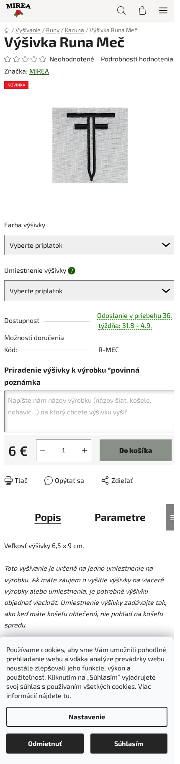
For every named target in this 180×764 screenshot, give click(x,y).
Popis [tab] (48, 517)
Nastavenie (87, 717)
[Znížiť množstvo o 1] (42, 450)
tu (66, 695)
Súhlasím (128, 743)
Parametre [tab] (120, 517)
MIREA (39, 71)
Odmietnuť (45, 743)
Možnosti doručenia (34, 337)
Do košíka (135, 450)
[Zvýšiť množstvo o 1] (84, 450)
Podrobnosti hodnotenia (137, 59)
